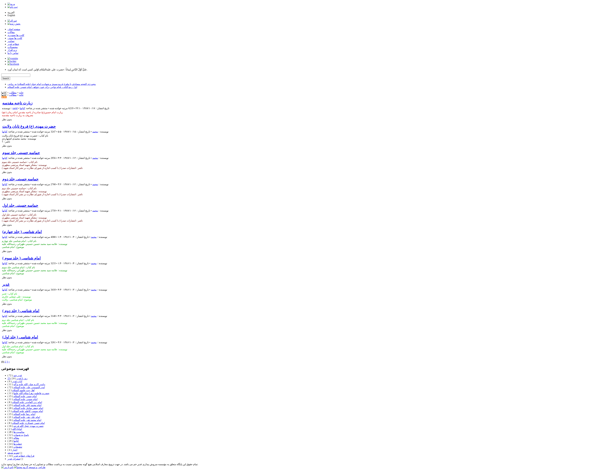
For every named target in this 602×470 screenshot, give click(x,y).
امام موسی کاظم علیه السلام (27, 411)
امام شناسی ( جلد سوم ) (21, 258)
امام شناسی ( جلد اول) (20, 337)
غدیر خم (17, 375)
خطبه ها (17, 444)
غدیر (6, 284)
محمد (95, 131)
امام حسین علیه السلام (25, 399)
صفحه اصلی (14, 29)
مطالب (13, 92)
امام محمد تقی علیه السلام (27, 420)
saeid (15, 108)
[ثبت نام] (13, 7)
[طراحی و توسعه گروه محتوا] (29, 467)
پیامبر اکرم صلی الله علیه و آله (29, 384)
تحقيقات (17, 447)
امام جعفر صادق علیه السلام (28, 408)
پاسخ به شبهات (21, 435)
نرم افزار (12, 50)
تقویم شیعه (13, 453)
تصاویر (11, 41)
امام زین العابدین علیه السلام (27, 402)
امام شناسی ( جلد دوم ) (20, 311)
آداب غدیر (17, 381)
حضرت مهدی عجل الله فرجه (28, 426)
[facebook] (13, 64)
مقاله (16, 438)
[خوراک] (12, 20)
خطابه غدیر (13, 44)
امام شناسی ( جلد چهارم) (22, 232)
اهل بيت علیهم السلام (23, 390)
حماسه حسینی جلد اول (20, 205)
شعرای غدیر (14, 458)
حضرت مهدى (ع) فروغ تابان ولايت (29, 126)
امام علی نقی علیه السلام (26, 417)
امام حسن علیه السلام (25, 396)
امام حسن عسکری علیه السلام (28, 423)
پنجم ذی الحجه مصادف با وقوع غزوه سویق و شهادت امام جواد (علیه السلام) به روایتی (52, 84)
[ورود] (11, 4)
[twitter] (12, 61)
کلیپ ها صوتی (15, 38)
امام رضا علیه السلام (24, 414)
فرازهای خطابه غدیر (23, 455)
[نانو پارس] (7, 467)
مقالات (11, 32)
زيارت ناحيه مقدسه (17, 103)
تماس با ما (13, 53)
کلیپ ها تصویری (16, 35)
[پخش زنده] (14, 23)
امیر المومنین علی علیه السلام (29, 387)
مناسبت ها (18, 432)
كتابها (22, 108)
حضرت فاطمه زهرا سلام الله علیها (31, 393)
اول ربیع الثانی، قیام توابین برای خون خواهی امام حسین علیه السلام (42, 87)
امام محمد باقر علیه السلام (27, 405)
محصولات (13, 47)
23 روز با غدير (18, 378)
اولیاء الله (17, 429)
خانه (21, 92)
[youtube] (13, 58)
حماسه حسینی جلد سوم (21, 153)
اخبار (14, 450)
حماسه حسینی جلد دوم (20, 179)
